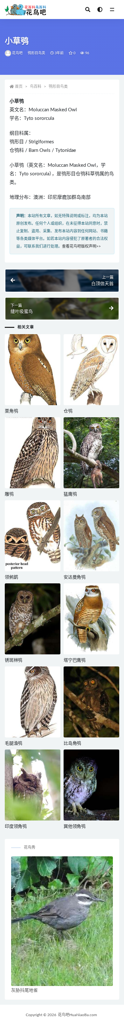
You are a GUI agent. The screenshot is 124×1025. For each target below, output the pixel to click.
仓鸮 (68, 411)
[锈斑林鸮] (32, 618)
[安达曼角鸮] (91, 535)
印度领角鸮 (16, 826)
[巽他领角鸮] (91, 785)
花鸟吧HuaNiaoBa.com (77, 1015)
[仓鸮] (91, 369)
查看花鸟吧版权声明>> (81, 246)
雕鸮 (9, 494)
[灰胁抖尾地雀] (62, 921)
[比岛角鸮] (91, 701)
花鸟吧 (17, 53)
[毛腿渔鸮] (32, 701)
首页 (19, 86)
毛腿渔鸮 (13, 743)
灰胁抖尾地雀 (24, 990)
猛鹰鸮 (70, 494)
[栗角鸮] (32, 369)
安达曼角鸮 (75, 577)
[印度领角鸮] (32, 785)
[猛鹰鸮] (91, 452)
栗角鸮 (11, 411)
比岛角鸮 (72, 743)
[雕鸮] (32, 452)
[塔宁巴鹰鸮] (91, 618)
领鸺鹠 (11, 577)
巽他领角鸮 (75, 826)
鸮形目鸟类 (36, 53)
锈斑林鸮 (13, 660)
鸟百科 (35, 86)
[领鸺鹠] (32, 535)
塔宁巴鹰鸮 (75, 660)
